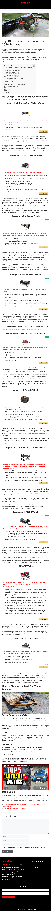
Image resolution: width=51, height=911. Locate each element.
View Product (44, 131)
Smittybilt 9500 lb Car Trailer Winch (14, 70)
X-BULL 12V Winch (10, 81)
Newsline (22, 909)
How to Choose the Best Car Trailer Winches (14, 84)
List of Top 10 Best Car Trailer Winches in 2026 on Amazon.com (19, 67)
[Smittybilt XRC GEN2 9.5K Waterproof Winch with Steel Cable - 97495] (25, 165)
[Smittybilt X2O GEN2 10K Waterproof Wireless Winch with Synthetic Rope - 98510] (25, 284)
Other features (9, 90)
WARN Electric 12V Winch (12, 82)
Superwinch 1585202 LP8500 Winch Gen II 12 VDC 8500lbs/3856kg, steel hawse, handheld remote (25, 528)
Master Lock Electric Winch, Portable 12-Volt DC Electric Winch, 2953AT (24, 407)
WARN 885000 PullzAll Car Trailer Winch (15, 75)
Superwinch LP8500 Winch (12, 79)
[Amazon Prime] (46, 616)
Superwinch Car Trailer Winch (12, 72)
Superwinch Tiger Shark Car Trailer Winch (15, 78)
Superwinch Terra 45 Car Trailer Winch (14, 69)
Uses (7, 87)
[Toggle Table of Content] (32, 65)
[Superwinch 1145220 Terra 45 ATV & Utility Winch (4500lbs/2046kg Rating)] (25, 113)
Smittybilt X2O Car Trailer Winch (13, 73)
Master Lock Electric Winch (12, 76)
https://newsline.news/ (8, 864)
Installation (8, 89)
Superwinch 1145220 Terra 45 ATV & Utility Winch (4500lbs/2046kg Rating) (25, 120)
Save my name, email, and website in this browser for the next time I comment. (24, 847)
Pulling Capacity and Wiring (12, 86)
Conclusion (6, 92)
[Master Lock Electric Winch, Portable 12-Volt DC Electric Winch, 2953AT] (25, 400)
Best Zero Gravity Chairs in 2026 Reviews (15, 808)
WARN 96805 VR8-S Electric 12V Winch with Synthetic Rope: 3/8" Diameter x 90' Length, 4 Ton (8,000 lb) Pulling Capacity (25, 652)
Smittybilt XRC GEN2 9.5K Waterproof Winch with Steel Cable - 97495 (23, 172)
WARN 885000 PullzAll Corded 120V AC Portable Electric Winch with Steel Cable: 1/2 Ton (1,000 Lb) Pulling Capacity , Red (25, 348)
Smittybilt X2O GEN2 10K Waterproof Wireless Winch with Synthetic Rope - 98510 (25, 290)
